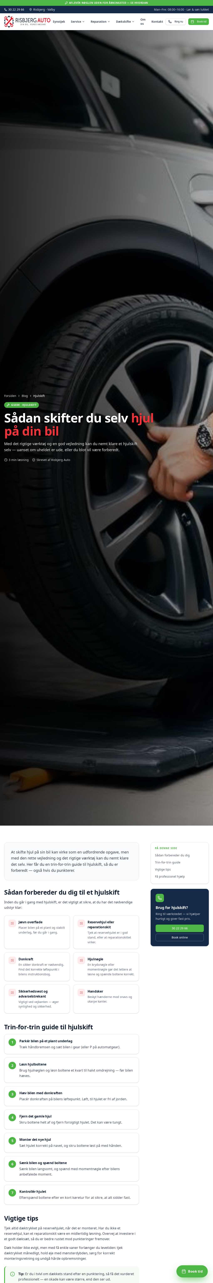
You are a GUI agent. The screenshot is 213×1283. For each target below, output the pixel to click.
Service (76, 21)
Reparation (98, 21)
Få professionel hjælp (170, 876)
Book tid (201, 21)
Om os (143, 21)
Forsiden (10, 396)
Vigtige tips (163, 869)
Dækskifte (123, 21)
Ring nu (179, 21)
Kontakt (157, 21)
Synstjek (59, 21)
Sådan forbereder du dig (172, 855)
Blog (25, 396)
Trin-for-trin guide (167, 862)
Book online (180, 937)
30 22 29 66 (16, 9)
